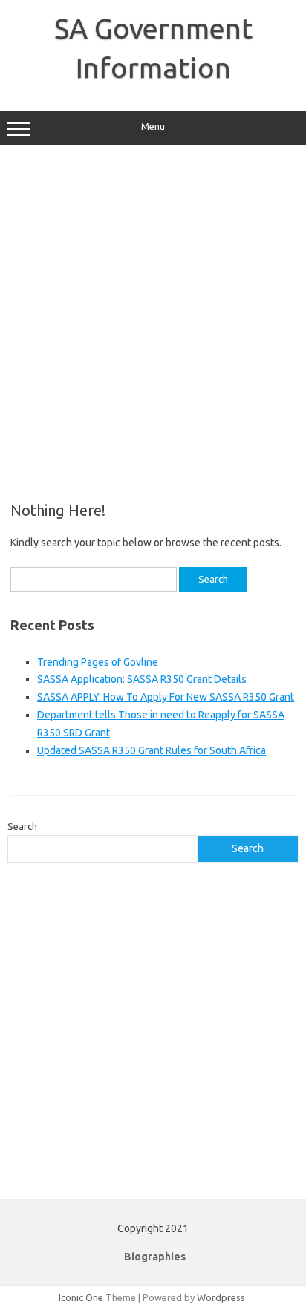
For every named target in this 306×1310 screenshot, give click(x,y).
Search (22, 826)
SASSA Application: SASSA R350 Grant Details (142, 679)
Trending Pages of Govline (97, 662)
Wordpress (221, 1297)
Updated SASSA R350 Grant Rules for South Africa (151, 750)
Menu (153, 126)
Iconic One (81, 1297)
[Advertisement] (153, 323)
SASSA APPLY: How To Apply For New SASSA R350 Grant (165, 697)
